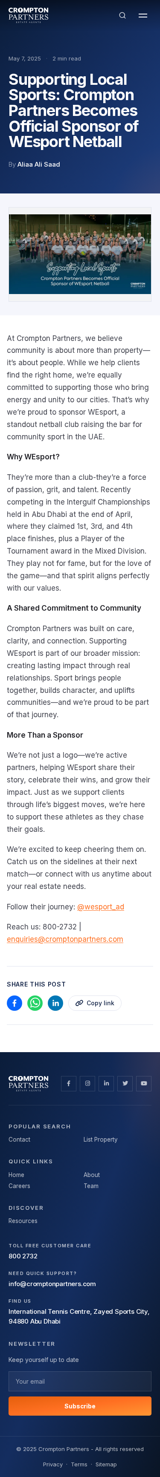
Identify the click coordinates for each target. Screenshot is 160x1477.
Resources (23, 1220)
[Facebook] (68, 1083)
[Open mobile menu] (142, 15)
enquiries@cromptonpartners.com (65, 939)
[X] (125, 1083)
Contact (19, 1139)
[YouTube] (143, 1083)
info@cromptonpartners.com (52, 1284)
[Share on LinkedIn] (55, 1003)
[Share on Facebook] (14, 1003)
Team (91, 1186)
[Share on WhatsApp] (35, 1003)
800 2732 (23, 1256)
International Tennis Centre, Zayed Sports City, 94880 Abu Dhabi (79, 1316)
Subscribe (79, 1406)
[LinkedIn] (106, 1083)
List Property (101, 1139)
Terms (79, 1464)
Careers (19, 1186)
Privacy (53, 1464)
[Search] (122, 15)
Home (16, 1174)
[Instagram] (87, 1083)
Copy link (100, 1003)
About (92, 1174)
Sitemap (106, 1464)
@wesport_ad (100, 907)
